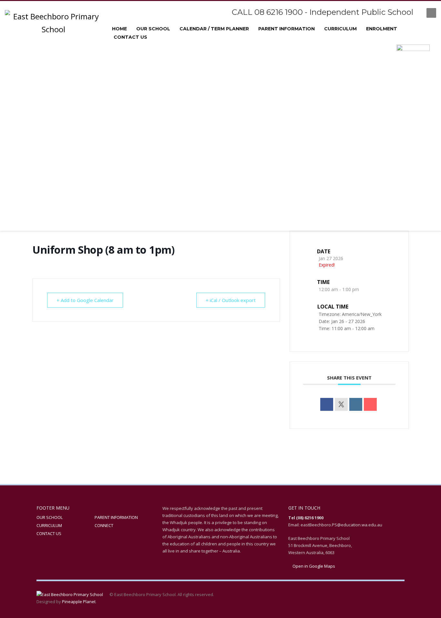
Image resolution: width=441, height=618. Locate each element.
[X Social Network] (341, 404)
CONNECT (104, 525)
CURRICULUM (49, 525)
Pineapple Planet (79, 601)
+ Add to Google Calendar (85, 300)
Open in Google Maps (313, 566)
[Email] (370, 404)
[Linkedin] (355, 404)
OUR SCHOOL (49, 517)
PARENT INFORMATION (116, 517)
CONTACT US (48, 533)
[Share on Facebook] (326, 404)
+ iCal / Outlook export (231, 300)
